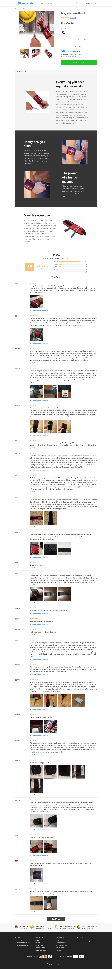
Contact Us (38, 943)
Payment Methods (61, 943)
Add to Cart (79, 62)
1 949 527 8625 (19, 940)
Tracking (58, 950)
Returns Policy (60, 947)
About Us (37, 940)
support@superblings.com (22, 942)
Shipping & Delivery (61, 945)
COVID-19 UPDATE (40, 950)
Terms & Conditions (40, 947)
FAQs (57, 940)
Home (16, 9)
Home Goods (23, 9)
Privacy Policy (39, 945)
